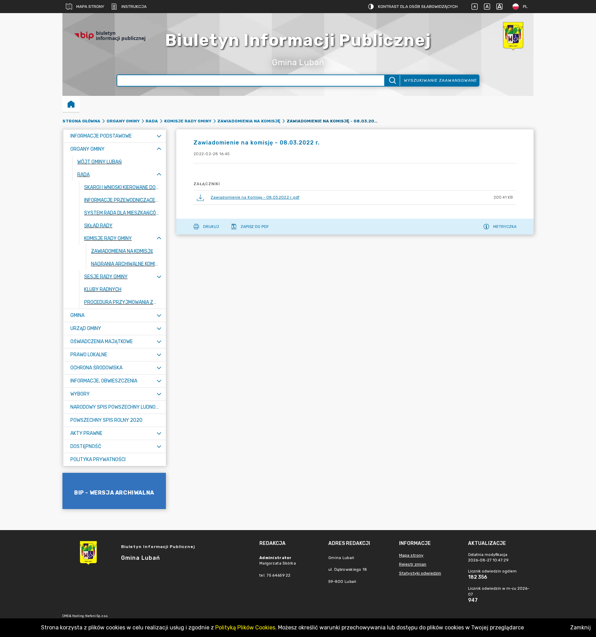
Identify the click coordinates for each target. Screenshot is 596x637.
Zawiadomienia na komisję (248, 121)
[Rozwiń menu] (159, 136)
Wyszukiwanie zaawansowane (440, 80)
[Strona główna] (71, 104)
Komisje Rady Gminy (187, 121)
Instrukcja (134, 6)
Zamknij (580, 627)
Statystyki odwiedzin (420, 573)
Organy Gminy (123, 121)
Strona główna (81, 121)
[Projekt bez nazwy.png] (513, 35)
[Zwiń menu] (159, 149)
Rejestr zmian (412, 564)
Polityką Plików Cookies (245, 627)
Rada (152, 121)
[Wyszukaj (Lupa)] (392, 80)
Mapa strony (90, 6)
